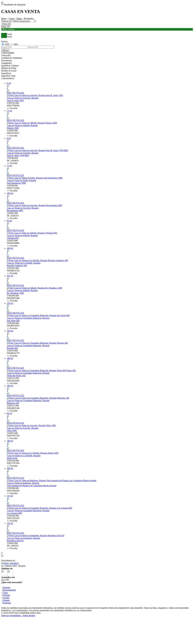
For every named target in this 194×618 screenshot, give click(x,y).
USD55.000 (13, 435)
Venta (18, 18)
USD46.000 (12, 160)
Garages (6, 600)
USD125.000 (13, 380)
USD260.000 (13, 325)
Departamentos (9, 590)
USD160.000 (13, 518)
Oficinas (6, 595)
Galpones (6, 603)
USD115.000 (13, 408)
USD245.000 (13, 270)
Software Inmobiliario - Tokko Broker (18, 615)
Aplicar (5, 50)
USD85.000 (12, 546)
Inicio (3, 18)
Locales (5, 597)
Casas (11, 18)
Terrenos (6, 587)
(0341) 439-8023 (11, 563)
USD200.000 (13, 298)
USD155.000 (13, 105)
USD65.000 (13, 133)
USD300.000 (13, 490)
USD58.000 (13, 188)
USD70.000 (13, 353)
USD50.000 (13, 243)
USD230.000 (13, 463)
